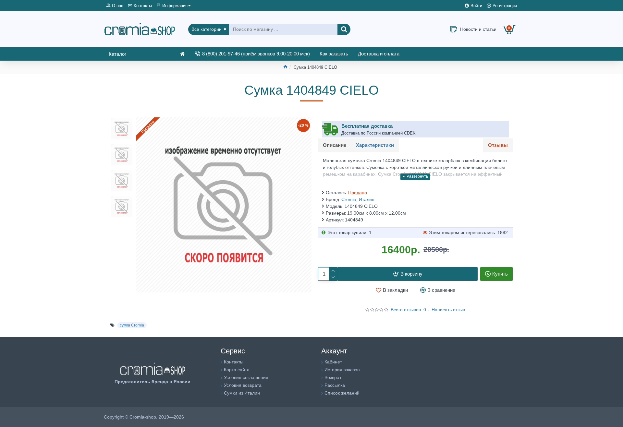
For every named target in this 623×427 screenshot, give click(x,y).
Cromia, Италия (357, 199)
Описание (334, 145)
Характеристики (375, 145)
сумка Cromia (132, 325)
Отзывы (498, 145)
